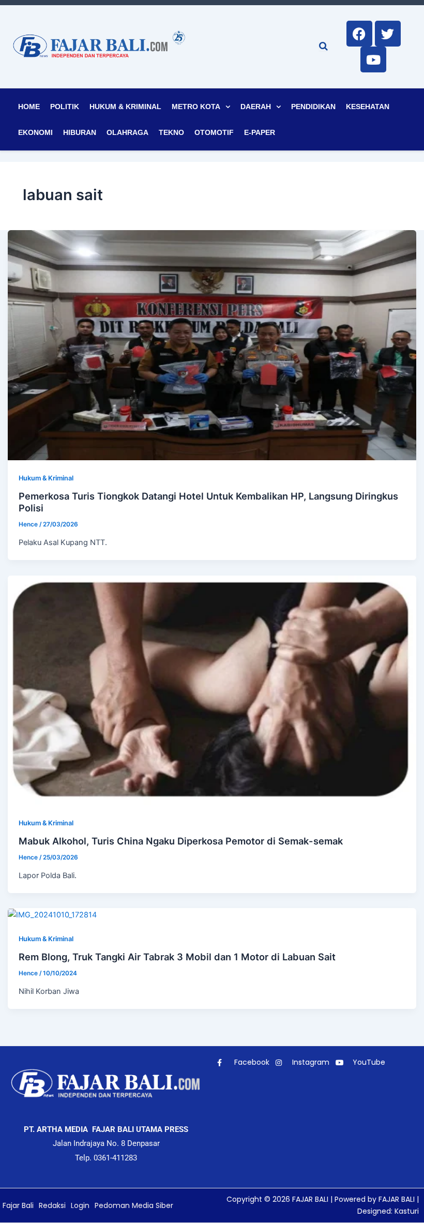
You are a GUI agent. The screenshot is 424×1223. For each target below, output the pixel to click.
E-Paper (259, 132)
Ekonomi (35, 132)
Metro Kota (196, 106)
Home (29, 106)
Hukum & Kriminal (125, 106)
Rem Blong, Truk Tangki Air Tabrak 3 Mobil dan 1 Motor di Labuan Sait (177, 956)
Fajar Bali (18, 1205)
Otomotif (214, 132)
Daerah (255, 106)
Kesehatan (367, 106)
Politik (64, 106)
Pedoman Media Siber (134, 1205)
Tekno (171, 132)
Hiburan (79, 132)
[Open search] (323, 46)
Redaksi (52, 1205)
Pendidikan (313, 106)
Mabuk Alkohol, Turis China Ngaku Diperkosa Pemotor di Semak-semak (181, 841)
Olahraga (127, 132)
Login (80, 1205)
